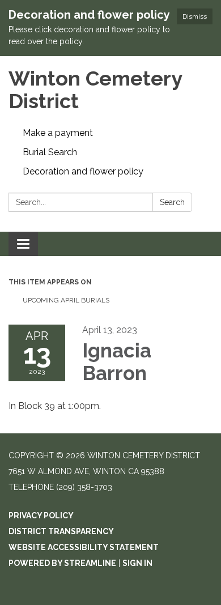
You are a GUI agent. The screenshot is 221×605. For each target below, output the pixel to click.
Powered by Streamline (62, 563)
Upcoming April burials (66, 300)
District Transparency (61, 531)
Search (172, 202)
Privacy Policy (41, 515)
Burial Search (50, 152)
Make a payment (58, 132)
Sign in (137, 563)
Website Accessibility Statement (83, 547)
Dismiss (194, 16)
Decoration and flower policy (83, 171)
